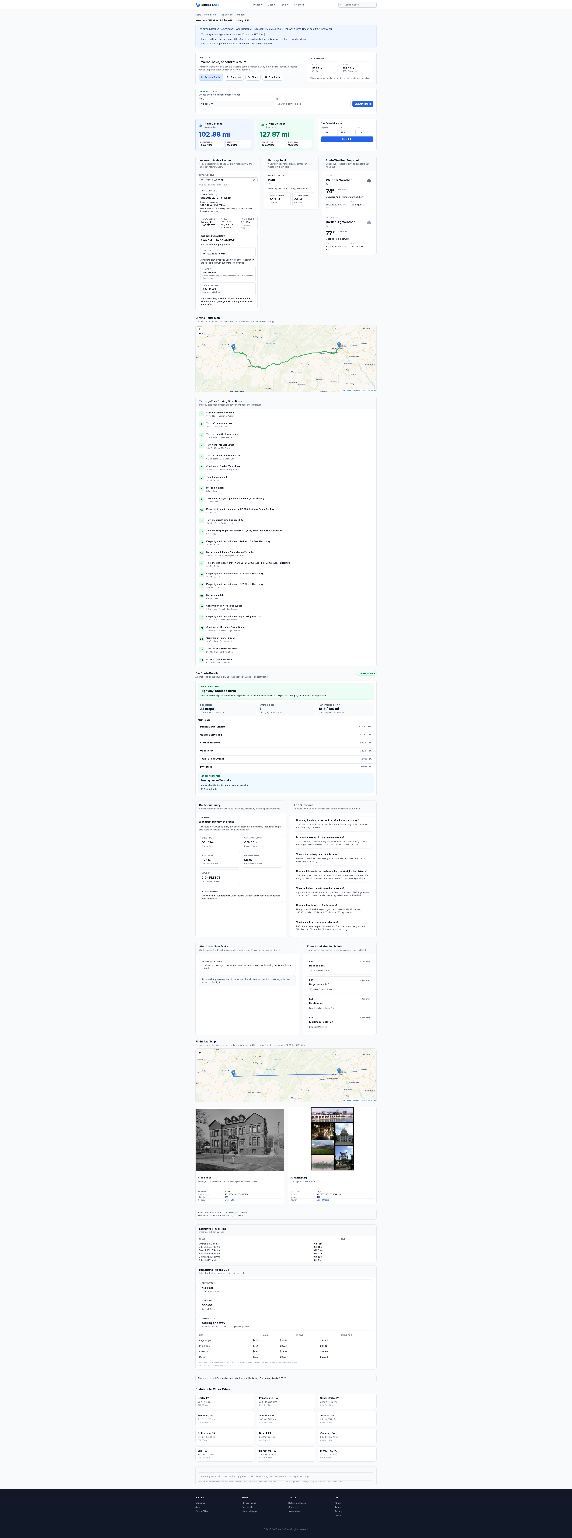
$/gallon (324, 128)
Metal (271, 179)
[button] (233, 347)
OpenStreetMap (360, 390)
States (198, 1507)
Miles (359, 128)
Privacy (338, 1511)
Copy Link (236, 77)
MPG (341, 128)
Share (255, 77)
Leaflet (348, 390)
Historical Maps (249, 1511)
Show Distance (363, 104)
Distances (298, 4)
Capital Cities (201, 1511)
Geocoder (293, 1507)
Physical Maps (249, 1503)
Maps (270, 4)
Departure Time (206, 175)
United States (210, 14)
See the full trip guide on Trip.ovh (241, 1476)
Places (256, 4)
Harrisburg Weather (340, 222)
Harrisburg (300, 1177)
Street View (294, 1511)
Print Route (274, 77)
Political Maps (248, 1507)
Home (198, 14)
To (277, 99)
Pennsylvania (227, 14)
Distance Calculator (297, 1503)
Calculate (347, 139)
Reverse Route (212, 77)
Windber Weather (339, 180)
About (338, 1503)
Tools (283, 4)
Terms (338, 1507)
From (201, 99)
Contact (338, 1515)
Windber (241, 14)
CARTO (372, 390)
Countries (200, 1503)
